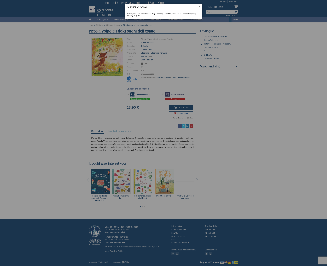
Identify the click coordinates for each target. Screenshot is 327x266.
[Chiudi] (199, 6)
